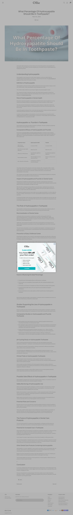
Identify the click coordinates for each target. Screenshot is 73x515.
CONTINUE (26, 268)
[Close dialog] (54, 244)
